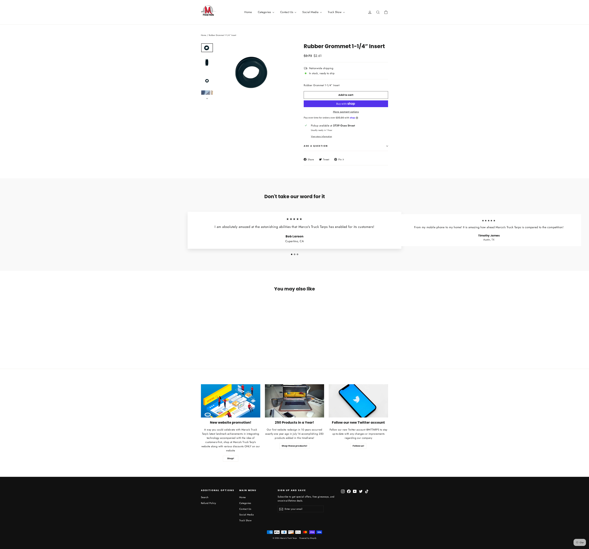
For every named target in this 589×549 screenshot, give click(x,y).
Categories (265, 12)
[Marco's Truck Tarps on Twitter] (361, 491)
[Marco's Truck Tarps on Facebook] (349, 491)
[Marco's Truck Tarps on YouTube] (355, 491)
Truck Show (335, 12)
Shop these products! (294, 445)
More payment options (346, 112)
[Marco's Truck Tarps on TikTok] (367, 491)
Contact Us (287, 12)
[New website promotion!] (230, 400)
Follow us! (358, 445)
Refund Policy (208, 503)
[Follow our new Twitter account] (358, 400)
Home (248, 12)
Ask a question (316, 146)
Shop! (230, 458)
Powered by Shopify (307, 538)
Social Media (310, 12)
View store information (321, 136)
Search (204, 497)
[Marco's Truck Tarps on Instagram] (343, 491)
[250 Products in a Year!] (294, 400)
